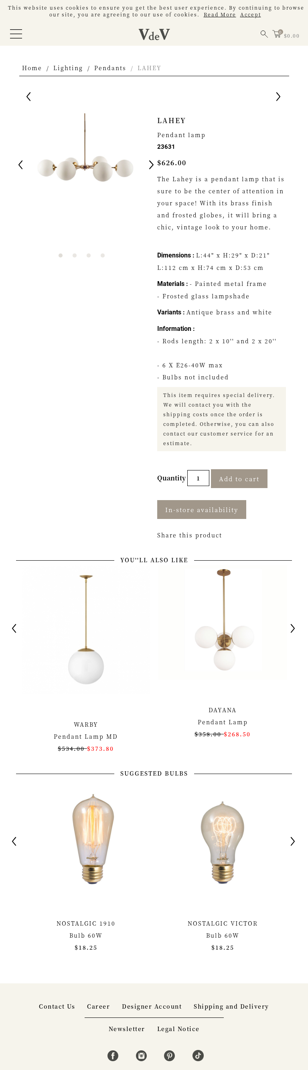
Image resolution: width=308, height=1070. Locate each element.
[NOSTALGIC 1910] (86, 839)
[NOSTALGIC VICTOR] (222, 839)
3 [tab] (89, 255)
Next (152, 166)
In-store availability (201, 509)
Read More (220, 14)
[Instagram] (142, 1059)
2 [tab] (75, 255)
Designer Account (152, 1006)
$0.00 (292, 35)
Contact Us (57, 1006)
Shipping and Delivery (231, 1006)
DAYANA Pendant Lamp (223, 722)
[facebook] (114, 1059)
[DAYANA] (222, 626)
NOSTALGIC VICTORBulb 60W (223, 935)
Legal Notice (178, 1029)
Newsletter (127, 1029)
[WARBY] (86, 633)
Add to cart (239, 478)
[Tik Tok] (198, 1059)
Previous (21, 166)
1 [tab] (61, 255)
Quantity (172, 477)
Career (98, 1006)
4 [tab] (103, 255)
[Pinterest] (170, 1059)
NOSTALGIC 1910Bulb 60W (86, 935)
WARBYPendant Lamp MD (86, 736)
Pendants (110, 68)
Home (32, 68)
